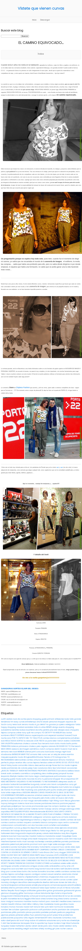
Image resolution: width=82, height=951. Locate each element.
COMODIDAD (70, 849)
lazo (41, 787)
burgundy (35, 784)
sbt (17, 920)
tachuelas (22, 847)
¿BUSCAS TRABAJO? (9, 770)
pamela (64, 841)
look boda (49, 751)
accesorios (29, 795)
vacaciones (72, 768)
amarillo (15, 866)
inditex (50, 773)
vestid (61, 926)
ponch (49, 915)
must (24, 841)
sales (55, 844)
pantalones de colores (17, 768)
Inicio (34, 20)
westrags (70, 809)
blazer (45, 721)
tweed (12, 926)
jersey (55, 773)
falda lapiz (44, 887)
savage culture (65, 844)
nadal (26, 907)
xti (54, 762)
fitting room (59, 800)
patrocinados (60, 776)
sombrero (5, 735)
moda (20, 757)
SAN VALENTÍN (7, 743)
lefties (45, 787)
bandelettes (24, 784)
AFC (2, 849)
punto (53, 789)
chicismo (20, 877)
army (63, 866)
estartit (70, 885)
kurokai (70, 773)
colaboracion (7, 825)
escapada (62, 885)
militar (29, 904)
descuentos (40, 765)
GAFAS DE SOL (61, 762)
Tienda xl (48, 757)
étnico (19, 792)
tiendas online (46, 762)
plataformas (40, 915)
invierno (21, 803)
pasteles (45, 912)
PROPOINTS (42, 770)
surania (13, 847)
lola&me (4, 836)
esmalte (38, 800)
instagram (12, 803)
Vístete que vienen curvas (41, 8)
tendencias (15, 923)
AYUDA (12, 849)
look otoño (55, 743)
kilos (60, 896)
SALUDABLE (15, 860)
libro (68, 833)
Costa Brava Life (45, 852)
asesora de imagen (20, 749)
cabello (62, 819)
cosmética (25, 773)
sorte (64, 920)
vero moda (53, 926)
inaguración (20, 833)
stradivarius (6, 754)
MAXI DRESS (6, 749)
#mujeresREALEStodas (33, 757)
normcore (58, 907)
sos (68, 920)
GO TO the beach (72, 746)
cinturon (37, 760)
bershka (15, 730)
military (35, 904)
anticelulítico (55, 866)
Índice (41, 53)
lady (64, 833)
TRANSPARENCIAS (8, 817)
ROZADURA (5, 860)
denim (57, 749)
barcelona (62, 770)
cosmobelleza (62, 825)
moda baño (65, 743)
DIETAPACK (6, 814)
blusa (19, 871)
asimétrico (34, 749)
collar (52, 798)
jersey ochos (29, 896)
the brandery (33, 847)
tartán (41, 809)
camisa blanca (49, 738)
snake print (62, 789)
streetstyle (74, 920)
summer (27, 809)
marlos (35, 901)
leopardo (5, 776)
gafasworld (69, 890)
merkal (4, 904)
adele (63, 863)
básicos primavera (19, 746)
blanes (76, 868)
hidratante (45, 893)
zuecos (69, 928)
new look (13, 751)
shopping (70, 727)
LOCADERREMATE (8, 795)
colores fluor (36, 743)
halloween (5, 833)
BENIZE (49, 727)
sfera (50, 768)
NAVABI (51, 858)
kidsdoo (57, 833)
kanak (55, 896)
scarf (22, 920)
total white (5, 792)
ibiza (13, 833)
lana (32, 803)
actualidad (55, 863)
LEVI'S (56, 855)
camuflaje (19, 874)
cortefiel (52, 825)
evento (62, 727)
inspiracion (53, 760)
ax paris (48, 740)
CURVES (34, 852)
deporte (26, 828)
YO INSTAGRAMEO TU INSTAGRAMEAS (42, 781)
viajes (13, 792)
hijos (53, 893)
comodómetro (20, 825)
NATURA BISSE (42, 858)
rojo (68, 806)
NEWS (57, 858)
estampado (26, 830)
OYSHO (77, 858)
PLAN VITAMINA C (55, 814)
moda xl (32, 724)
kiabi (51, 833)
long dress (58, 898)
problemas (68, 915)
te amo (38, 779)
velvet (34, 926)
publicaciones (7, 917)
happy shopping (8, 727)
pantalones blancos (50, 803)
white (77, 809)
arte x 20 (70, 866)
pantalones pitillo (8, 912)
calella (58, 871)
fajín (51, 800)
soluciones (51, 920)
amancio (47, 817)
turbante (75, 923)
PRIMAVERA (6, 746)
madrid (32, 836)
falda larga (45, 830)
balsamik (14, 784)
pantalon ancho (50, 909)
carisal (44, 874)
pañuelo (53, 912)
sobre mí (34, 920)
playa (12, 762)
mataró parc (44, 901)
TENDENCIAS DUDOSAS (24, 863)
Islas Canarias (47, 855)
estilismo (36, 830)
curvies (69, 879)
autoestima (6, 730)
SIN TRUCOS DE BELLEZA (47, 860)
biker (54, 740)
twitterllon (20, 926)
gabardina (41, 890)
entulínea (13, 800)
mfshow (18, 904)
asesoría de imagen (52, 795)
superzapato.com (40, 735)
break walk (6, 773)
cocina (72, 877)
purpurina (18, 917)
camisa (29, 760)
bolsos (23, 730)
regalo (31, 917)
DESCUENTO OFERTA (63, 811)
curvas (62, 879)
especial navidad (56, 735)
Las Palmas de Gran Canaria (22, 858)
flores (54, 765)
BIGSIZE (18, 849)
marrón (51, 838)
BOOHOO (50, 811)
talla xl (37, 727)
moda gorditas (61, 904)
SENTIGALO (52, 770)
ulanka (28, 926)
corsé (36, 879)
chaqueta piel (37, 798)
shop (27, 920)
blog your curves (8, 871)
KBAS (3, 781)
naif (31, 907)
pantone (64, 803)
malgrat (10, 901)
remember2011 (41, 917)
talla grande (75, 719)
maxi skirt (55, 901)
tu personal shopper (51, 779)
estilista (77, 885)
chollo (47, 798)
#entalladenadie (37, 811)
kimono (62, 760)
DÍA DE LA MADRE (26, 814)
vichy (74, 926)
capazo (27, 874)
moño (19, 841)
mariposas (43, 838)
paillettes (57, 841)
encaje (49, 765)
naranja (30, 841)
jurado (49, 896)
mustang (29, 789)
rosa (74, 917)
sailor (3, 920)
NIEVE (62, 858)
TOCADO (74, 814)
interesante (18, 896)
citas (61, 877)
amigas (33, 866)
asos (67, 730)
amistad (38, 795)
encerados (72, 828)
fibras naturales (72, 887)
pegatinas (70, 912)
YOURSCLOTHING (42, 863)
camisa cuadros (8, 822)
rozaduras (42, 768)
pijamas (4, 915)
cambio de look (73, 819)
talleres (34, 809)
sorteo (24, 719)
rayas (69, 776)
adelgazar (37, 817)
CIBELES (61, 849)
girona (78, 890)
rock (40, 844)
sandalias (29, 727)
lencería (46, 743)
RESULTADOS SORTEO (14, 740)
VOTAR (19, 817)
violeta (67, 740)
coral (45, 825)
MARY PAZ (25, 754)
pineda (12, 915)
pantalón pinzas (24, 912)
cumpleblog (35, 773)
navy (24, 732)
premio (26, 844)
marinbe (27, 901)
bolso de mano (68, 795)
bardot (42, 868)
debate (44, 760)
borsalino (42, 871)
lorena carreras (70, 898)
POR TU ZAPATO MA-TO (22, 738)
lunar (3, 901)
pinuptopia (6, 806)
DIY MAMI (15, 814)
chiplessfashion (32, 877)
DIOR (69, 852)
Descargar (45, 20)
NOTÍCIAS (69, 858)
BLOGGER (60, 746)
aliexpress (62, 781)
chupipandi (53, 877)
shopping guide (39, 719)
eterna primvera (16, 887)
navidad (20, 727)
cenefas (57, 874)
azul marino (29, 868)
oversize (48, 841)
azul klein (19, 868)
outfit (3, 719)
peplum (71, 803)
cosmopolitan (7, 828)
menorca (76, 901)
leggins (27, 898)
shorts (39, 721)
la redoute (28, 740)
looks (66, 719)
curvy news (12, 724)
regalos (44, 746)
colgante (5, 879)
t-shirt (3, 923)
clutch (42, 749)
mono (31, 776)
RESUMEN (20, 795)
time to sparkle (37, 923)
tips (54, 768)
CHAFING (53, 849)
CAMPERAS (44, 849)
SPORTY (4, 863)
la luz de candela (73, 896)
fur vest (60, 830)
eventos (70, 754)
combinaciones (17, 879)
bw (49, 819)
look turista (64, 787)
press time (57, 915)
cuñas (43, 727)
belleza (71, 770)
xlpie (78, 847)
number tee (6, 909)
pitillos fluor (29, 915)
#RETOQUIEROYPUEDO (20, 811)
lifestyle (13, 776)
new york (45, 907)
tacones (30, 779)
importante (67, 893)
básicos (55, 819)
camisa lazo (75, 871)
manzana (18, 901)
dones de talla (65, 882)
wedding (19, 928)
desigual (5, 787)
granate (34, 787)
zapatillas (5, 811)
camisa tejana (7, 874)
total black (61, 768)
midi (24, 904)
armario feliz (35, 754)
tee (8, 923)
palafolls (42, 789)
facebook (34, 887)
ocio (35, 789)
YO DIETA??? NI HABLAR (52, 732)
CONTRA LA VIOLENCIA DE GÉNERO (15, 852)
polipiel (14, 806)
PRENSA (66, 814)
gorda (67, 830)
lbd (59, 765)
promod (34, 844)
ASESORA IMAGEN (29, 792)
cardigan (36, 874)
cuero (49, 879)
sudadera (5, 847)
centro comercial (70, 822)
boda (14, 765)
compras (50, 749)
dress (56, 828)
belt (62, 868)
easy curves (19, 721)
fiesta (53, 830)
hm (12, 721)
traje (63, 923)
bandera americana (10, 819)
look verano (22, 724)
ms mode (65, 765)
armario (64, 817)
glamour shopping (9, 893)
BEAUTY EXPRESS (17, 735)
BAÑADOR (16, 754)
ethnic (27, 887)
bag (37, 868)
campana (52, 822)
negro (37, 776)
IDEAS (32, 855)
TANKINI (11, 863)
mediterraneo (65, 901)
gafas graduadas (55, 890)
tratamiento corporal (49, 847)
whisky (41, 928)
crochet (42, 879)
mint (71, 838)
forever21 (69, 735)
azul (13, 868)
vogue (4, 928)
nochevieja (39, 841)
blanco (28, 735)
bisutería (68, 868)
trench (60, 740)
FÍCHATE (38, 814)
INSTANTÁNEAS (30, 770)
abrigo (55, 727)
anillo (46, 866)
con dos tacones (35, 825)
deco (44, 773)
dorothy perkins (42, 730)
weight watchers (30, 928)
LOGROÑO (63, 855)
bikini (17, 760)
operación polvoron (29, 909)
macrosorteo (23, 836)
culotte (55, 879)
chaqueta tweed (8, 877)
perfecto (5, 762)
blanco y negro (41, 819)
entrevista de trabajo (10, 830)
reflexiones (59, 719)
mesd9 (11, 904)
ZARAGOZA (27, 817)
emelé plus (37, 885)
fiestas (4, 890)
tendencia (5, 721)
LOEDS (45, 814)
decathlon (22, 882)
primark (50, 719)
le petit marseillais (9, 898)
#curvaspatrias (68, 779)
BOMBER (30, 849)
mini (26, 776)
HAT (20, 855)
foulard (63, 749)
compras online (14, 732)
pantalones (74, 841)
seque (10, 809)
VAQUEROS (21, 781)
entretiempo (30, 721)
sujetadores (72, 789)
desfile (43, 828)
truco (61, 847)
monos (12, 907)
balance (73, 817)
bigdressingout (27, 819)
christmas (43, 877)
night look (66, 751)
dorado (50, 828)
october (15, 909)
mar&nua (70, 760)
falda (77, 724)
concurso (40, 751)
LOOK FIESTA (39, 740)
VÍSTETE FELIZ (73, 762)
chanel (75, 874)
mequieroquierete (9, 757)
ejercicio (63, 828)
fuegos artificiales (28, 890)
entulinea (75, 738)
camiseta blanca (39, 822)
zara (9, 738)
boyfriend (30, 730)
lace (27, 803)
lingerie (73, 833)
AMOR (21, 770)
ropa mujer (47, 844)
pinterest (20, 915)
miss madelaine (46, 904)
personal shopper (57, 721)
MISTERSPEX (11, 781)
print (48, 789)
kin (63, 896)
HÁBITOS (25, 855)
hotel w (58, 893)
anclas (41, 866)
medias (20, 776)
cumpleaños (62, 784)
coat (66, 877)
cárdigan (13, 882)
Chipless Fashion (23, 387)
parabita (36, 912)
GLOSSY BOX (12, 855)
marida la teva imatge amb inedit (22, 838)
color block (51, 784)
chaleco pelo (34, 746)
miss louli (77, 838)
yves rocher (61, 928)
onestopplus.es (47, 776)
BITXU (24, 849)
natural (37, 907)
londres (49, 898)
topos (50, 923)
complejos (28, 879)
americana (25, 866)
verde (67, 847)
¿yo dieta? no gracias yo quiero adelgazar (55, 724)
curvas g (18, 828)
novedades (69, 907)
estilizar (45, 800)
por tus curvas (24, 806)
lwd (14, 836)
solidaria (42, 920)
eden (11, 787)
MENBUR (20, 751)
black (77, 770)
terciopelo (25, 923)
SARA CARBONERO (29, 860)
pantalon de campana (68, 909)
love (11, 836)
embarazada (25, 885)
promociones (38, 806)
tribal (68, 923)
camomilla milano (26, 765)
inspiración (31, 833)
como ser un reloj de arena (54, 754)
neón (51, 907)
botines (22, 760)
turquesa (5, 926)
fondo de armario (22, 787)
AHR (6, 849)
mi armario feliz (17, 789)
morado (19, 907)
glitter (21, 893)
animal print (30, 751)
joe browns (40, 896)
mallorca (40, 836)
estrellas (4, 887)
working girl (50, 928)
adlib (68, 863)
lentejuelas (53, 787)
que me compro (51, 806)
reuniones (57, 917)
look (3, 740)
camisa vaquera (23, 822)
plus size (53, 730)
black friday (6, 765)
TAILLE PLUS (37, 738)
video (72, 847)
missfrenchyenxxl (8, 841)
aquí (57, 467)
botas (69, 732)
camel (43, 784)
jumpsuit (62, 773)
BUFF (37, 849)
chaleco (26, 743)
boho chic (26, 871)
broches (50, 871)
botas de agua (8, 798)
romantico (66, 917)
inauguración (7, 896)
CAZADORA (75, 740)
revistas (62, 806)
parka (74, 743)
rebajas (61, 730)
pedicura (61, 912)
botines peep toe (23, 798)
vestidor (68, 926)
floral (17, 890)
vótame (10, 928)
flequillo (10, 890)
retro (50, 917)
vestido (9, 719)
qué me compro (34, 732)
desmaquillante (35, 882)
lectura (21, 898)
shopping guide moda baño (14, 779)
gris (71, 830)
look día (16, 719)
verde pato (43, 926)
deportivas (35, 828)
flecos (67, 800)
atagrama (6, 868)
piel (21, 844)
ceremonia (66, 874)
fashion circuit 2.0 (57, 887)
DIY (77, 779)
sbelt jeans (11, 920)
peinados (5, 844)
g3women (75, 800)
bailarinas (17, 743)
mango (58, 751)
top (46, 923)
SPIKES (72, 860)
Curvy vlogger (59, 852)
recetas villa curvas (24, 762)
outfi (40, 909)
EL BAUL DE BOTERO (65, 792)
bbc (64, 732)
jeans (29, 719)
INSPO (37, 855)
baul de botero (53, 868)
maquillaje (66, 836)
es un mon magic (26, 800)
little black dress (38, 898)
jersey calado (43, 833)
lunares (37, 803)
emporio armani (49, 885)
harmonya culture (32, 893)
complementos (64, 738)
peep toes (32, 768)
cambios (65, 871)
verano (55, 809)
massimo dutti (61, 838)
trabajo (48, 809)
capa (60, 822)
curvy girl (73, 784)
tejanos (36, 762)
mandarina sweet (53, 836)
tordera (57, 923)
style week (18, 809)
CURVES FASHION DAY (47, 792)
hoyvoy (4, 803)
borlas (34, 871)
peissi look (14, 844)
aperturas (56, 817)
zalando (52, 746)
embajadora (13, 885)
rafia (25, 917)
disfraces (54, 882)
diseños (45, 882)
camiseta (15, 773)
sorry (58, 920)
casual (50, 874)
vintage (62, 809)
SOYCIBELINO (63, 860)
